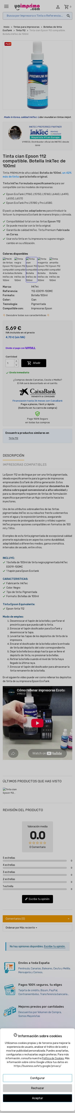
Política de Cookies (53, 1058)
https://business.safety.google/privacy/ (37, 1066)
